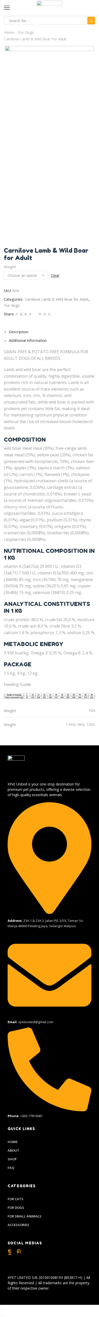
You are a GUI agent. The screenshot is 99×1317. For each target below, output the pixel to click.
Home (9, 32)
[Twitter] (16, 314)
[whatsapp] (44, 314)
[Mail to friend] (35, 314)
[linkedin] (40, 314)
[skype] (48, 314)
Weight (10, 266)
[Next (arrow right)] (2, 1315)
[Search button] (91, 20)
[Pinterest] (30, 314)
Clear (55, 275)
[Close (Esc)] (0, 1309)
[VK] (25, 314)
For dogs (26, 32)
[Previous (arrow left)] (0, 1315)
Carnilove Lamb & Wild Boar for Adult (35, 39)
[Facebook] (21, 314)
